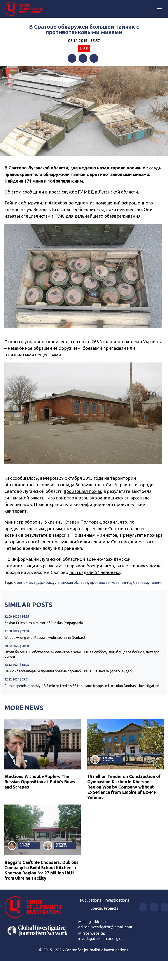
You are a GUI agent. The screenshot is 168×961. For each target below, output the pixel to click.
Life (84, 48)
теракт (19, 510)
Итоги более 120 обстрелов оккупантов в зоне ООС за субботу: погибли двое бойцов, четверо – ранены (83, 654)
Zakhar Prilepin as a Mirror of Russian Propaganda (43, 623)
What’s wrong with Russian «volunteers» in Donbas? (44, 637)
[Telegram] (93, 58)
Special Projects (104, 908)
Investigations (117, 900)
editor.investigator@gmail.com (105, 927)
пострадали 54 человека (94, 572)
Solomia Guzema (25, 845)
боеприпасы (25, 582)
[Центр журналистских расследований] (25, 9)
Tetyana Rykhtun (108, 759)
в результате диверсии (45, 535)
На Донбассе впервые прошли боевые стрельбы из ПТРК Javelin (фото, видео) (68, 671)
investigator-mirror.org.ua (100, 938)
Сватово (140, 582)
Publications (90, 900)
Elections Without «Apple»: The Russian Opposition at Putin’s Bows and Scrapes (39, 781)
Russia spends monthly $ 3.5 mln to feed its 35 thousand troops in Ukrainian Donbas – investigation (81, 686)
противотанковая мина (110, 582)
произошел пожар (83, 491)
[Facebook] (72, 58)
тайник (156, 582)
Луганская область (71, 582)
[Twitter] (83, 58)
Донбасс (45, 582)
